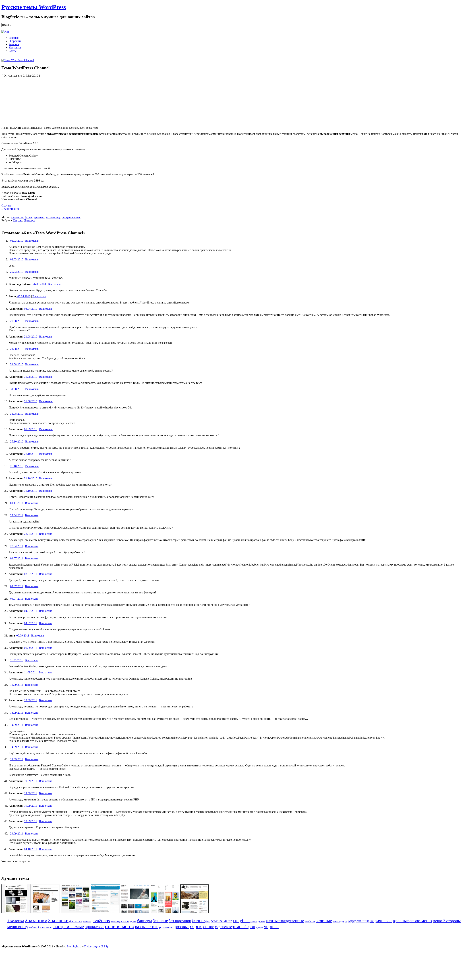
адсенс (133, 921)
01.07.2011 (16, 558)
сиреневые (223, 927)
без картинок (180, 921)
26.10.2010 (30, 453)
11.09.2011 (16, 660)
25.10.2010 (16, 441)
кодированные (359, 921)
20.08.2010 (16, 321)
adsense (87, 921)
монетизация (46, 927)
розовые (182, 926)
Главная (13, 37)
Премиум (29, 220)
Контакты (15, 47)
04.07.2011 (16, 586)
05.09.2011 (22, 635)
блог (207, 921)
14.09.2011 (16, 724)
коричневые (381, 920)
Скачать (6, 205)
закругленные (292, 920)
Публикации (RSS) (96, 946)
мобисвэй (34, 927)
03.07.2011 (30, 574)
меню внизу (53, 217)
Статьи (13, 50)
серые (196, 926)
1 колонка (15, 920)
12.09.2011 (16, 684)
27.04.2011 (16, 515)
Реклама (14, 44)
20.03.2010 (16, 271)
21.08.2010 (30, 336)
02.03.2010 (16, 259)
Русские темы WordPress (33, 7)
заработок (310, 921)
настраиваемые (71, 217)
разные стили (146, 926)
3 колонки (58, 920)
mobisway (116, 921)
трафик (259, 927)
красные (39, 217)
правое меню (119, 926)
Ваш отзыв (32, 240)
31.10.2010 (30, 478)
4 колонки (75, 921)
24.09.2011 (16, 833)
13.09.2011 (30, 700)
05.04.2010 (23, 296)
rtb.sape (125, 921)
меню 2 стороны (447, 920)
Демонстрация (10, 208)
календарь (340, 921)
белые (28, 217)
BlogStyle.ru (74, 946)
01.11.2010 (16, 503)
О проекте (15, 41)
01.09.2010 (30, 429)
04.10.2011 (30, 849)
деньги (253, 921)
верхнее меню (221, 921)
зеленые (324, 920)
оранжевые (94, 926)
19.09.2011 (16, 759)
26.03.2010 (39, 284)
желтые (273, 920)
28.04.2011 (30, 533)
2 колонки (17, 217)
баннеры (144, 920)
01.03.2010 (16, 240)
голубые (241, 920)
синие (208, 926)
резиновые (166, 927)
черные (271, 926)
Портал (17, 220)
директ (261, 921)
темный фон (244, 926)
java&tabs (100, 920)
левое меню (420, 920)
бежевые (160, 920)
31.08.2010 (16, 364)
